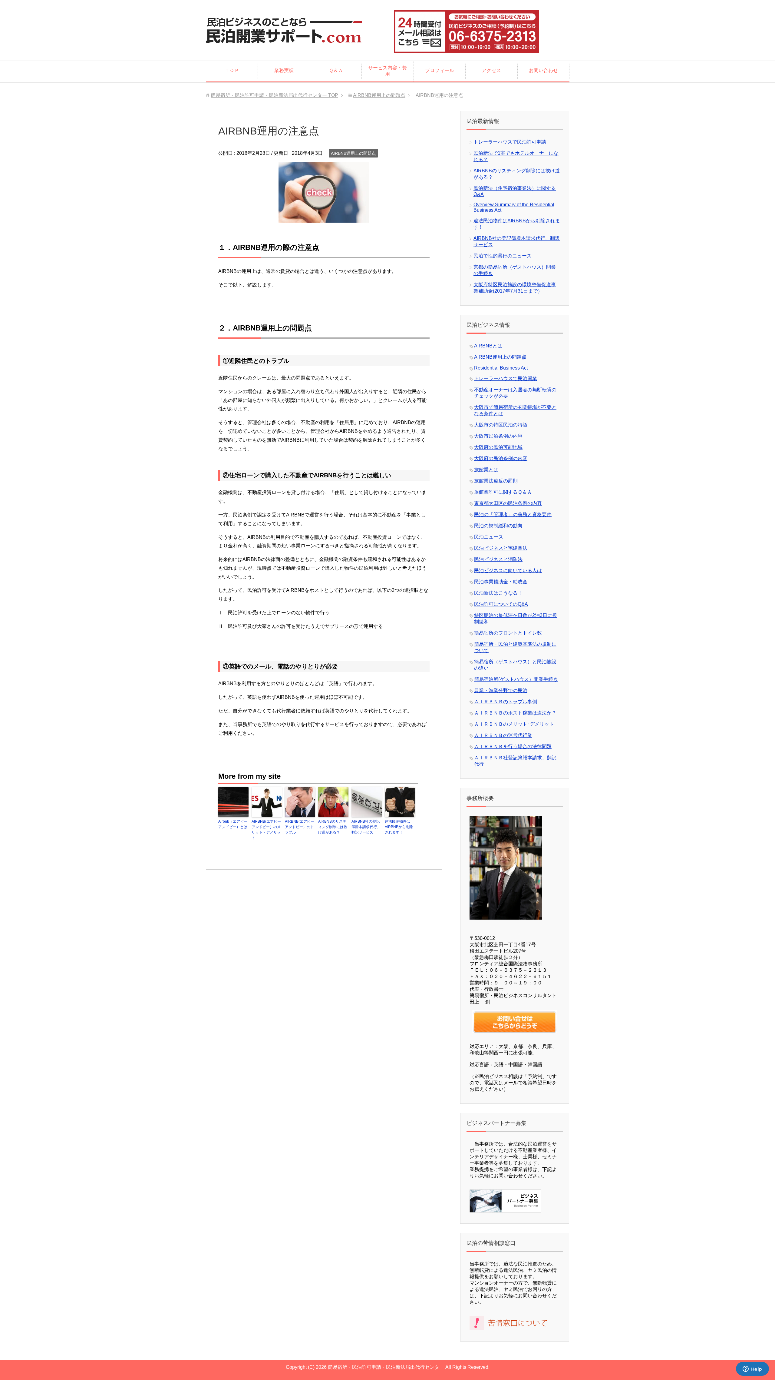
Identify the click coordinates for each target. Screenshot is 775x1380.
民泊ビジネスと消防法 (498, 559)
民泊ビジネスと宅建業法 (500, 548)
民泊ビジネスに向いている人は (508, 570)
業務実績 (284, 70)
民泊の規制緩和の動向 (498, 525)
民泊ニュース (488, 536)
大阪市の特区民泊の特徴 (500, 424)
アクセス (491, 70)
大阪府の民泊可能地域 (498, 447)
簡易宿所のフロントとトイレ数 (508, 632)
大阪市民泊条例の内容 (498, 436)
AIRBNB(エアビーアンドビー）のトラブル (299, 826)
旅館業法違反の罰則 (496, 480)
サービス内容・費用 (387, 71)
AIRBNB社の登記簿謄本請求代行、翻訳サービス (366, 826)
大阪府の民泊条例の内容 (500, 458)
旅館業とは (486, 469)
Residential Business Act (501, 367)
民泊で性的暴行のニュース (502, 255)
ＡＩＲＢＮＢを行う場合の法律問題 (513, 746)
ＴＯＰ (232, 70)
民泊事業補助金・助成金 (500, 581)
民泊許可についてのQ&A (501, 604)
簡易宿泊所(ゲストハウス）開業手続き (516, 679)
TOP (274, 95)
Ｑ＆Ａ (336, 70)
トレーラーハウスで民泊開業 (505, 378)
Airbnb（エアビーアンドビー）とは (232, 824)
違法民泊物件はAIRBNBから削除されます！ (399, 826)
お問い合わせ (543, 70)
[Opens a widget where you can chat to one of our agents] (752, 1369)
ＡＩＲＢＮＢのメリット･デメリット (514, 724)
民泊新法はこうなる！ (498, 592)
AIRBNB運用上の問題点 (353, 153)
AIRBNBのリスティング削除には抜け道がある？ (332, 826)
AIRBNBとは (488, 345)
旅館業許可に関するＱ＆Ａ (503, 492)
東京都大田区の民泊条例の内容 (508, 503)
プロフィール (439, 70)
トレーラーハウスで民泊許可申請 (509, 141)
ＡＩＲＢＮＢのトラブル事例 (505, 701)
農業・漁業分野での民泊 (500, 690)
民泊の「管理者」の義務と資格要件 (513, 514)
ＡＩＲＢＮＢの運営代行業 (503, 735)
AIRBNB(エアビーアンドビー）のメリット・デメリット (266, 829)
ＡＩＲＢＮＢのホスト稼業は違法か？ (515, 712)
